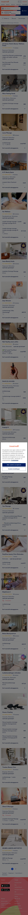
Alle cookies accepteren (14, 464)
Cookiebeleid (14, 460)
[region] (14, 457)
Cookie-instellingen (14, 469)
